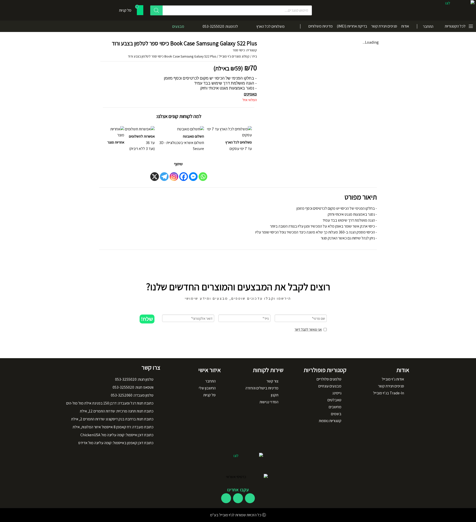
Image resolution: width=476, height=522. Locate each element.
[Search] (156, 10)
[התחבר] (437, 26)
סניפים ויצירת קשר (384, 26)
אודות (405, 26)
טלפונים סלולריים (329, 379)
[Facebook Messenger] (193, 176)
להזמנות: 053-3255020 (220, 26)
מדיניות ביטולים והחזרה (261, 388)
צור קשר (272, 381)
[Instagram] (174, 176)
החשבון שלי (207, 388)
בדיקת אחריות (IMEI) (352, 26)
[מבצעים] (190, 26)
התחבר (428, 26)
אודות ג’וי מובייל (393, 379)
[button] (147, 319)
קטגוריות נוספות (330, 420)
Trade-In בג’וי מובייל (388, 393)
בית (254, 56)
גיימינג (336, 393)
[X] (154, 176)
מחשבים (335, 406)
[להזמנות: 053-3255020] (244, 26)
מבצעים (178, 26)
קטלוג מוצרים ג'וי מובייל (234, 56)
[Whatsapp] (203, 176)
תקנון (274, 395)
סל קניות (209, 395)
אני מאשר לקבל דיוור (308, 329)
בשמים (336, 413)
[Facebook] (183, 176)
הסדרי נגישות (269, 402)
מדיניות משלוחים (320, 26)
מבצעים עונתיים (329, 386)
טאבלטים (334, 400)
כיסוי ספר (239, 50)
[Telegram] (164, 176)
